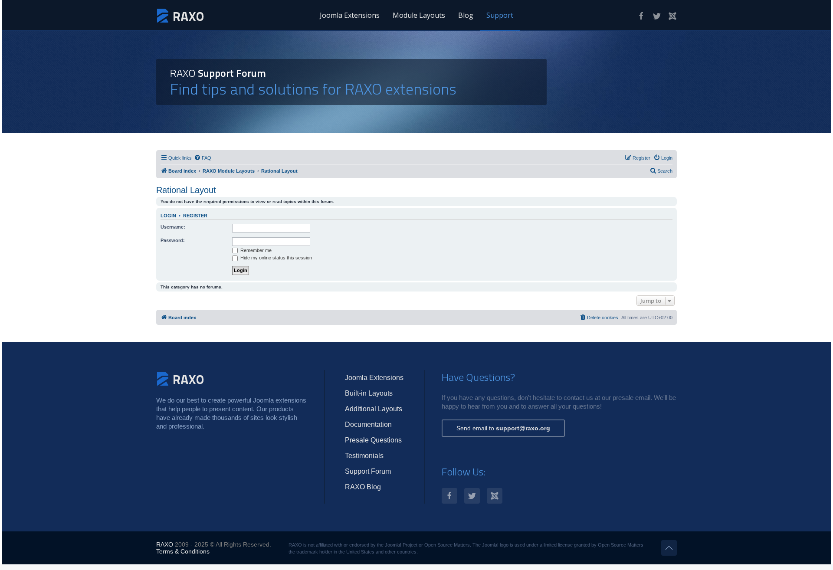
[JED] (672, 16)
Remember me (255, 250)
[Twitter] (657, 16)
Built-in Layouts (369, 393)
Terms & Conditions (183, 551)
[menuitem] (202, 158)
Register (195, 215)
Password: (173, 240)
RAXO (164, 544)
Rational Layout (186, 190)
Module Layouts (419, 15)
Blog (465, 15)
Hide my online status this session (275, 257)
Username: (173, 226)
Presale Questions (373, 440)
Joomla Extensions (350, 15)
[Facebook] (641, 16)
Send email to (503, 428)
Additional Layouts (373, 409)
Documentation (368, 424)
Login (168, 215)
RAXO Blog (363, 487)
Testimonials (364, 455)
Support (499, 15)
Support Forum (368, 471)
